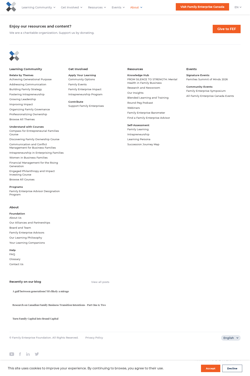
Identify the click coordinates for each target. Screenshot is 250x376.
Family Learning (138, 129)
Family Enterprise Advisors (26, 232)
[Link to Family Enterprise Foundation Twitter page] (37, 354)
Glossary (14, 259)
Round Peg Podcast (140, 102)
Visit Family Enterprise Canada (202, 7)
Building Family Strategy (25, 89)
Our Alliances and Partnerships (29, 222)
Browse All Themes (22, 119)
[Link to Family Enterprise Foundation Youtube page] (11, 354)
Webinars (133, 107)
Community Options (81, 79)
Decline (232, 368)
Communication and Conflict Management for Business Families (32, 146)
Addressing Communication (27, 84)
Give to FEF (226, 29)
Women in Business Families (28, 157)
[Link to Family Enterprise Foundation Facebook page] (20, 354)
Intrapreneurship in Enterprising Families (36, 152)
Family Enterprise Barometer (146, 112)
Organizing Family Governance (29, 109)
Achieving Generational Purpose (30, 79)
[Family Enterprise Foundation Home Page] (125, 56)
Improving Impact (21, 104)
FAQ (12, 254)
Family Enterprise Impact (84, 89)
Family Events (77, 84)
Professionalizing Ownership (28, 114)
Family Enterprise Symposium (206, 90)
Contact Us (16, 264)
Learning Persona (138, 139)
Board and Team (20, 227)
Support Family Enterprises (86, 105)
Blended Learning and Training (148, 97)
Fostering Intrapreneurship (27, 94)
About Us (15, 217)
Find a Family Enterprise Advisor (148, 117)
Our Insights (135, 92)
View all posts (100, 281)
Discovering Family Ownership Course (34, 139)
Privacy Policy (94, 337)
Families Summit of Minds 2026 (207, 79)
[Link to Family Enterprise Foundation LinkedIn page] (28, 354)
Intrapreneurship (138, 134)
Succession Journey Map (143, 144)
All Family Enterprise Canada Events (210, 95)
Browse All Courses (22, 179)
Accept (210, 368)
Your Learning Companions (27, 242)
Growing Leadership (22, 99)
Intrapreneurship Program (85, 94)
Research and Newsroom (143, 87)
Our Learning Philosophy (25, 237)
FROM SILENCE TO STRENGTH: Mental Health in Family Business (152, 81)
